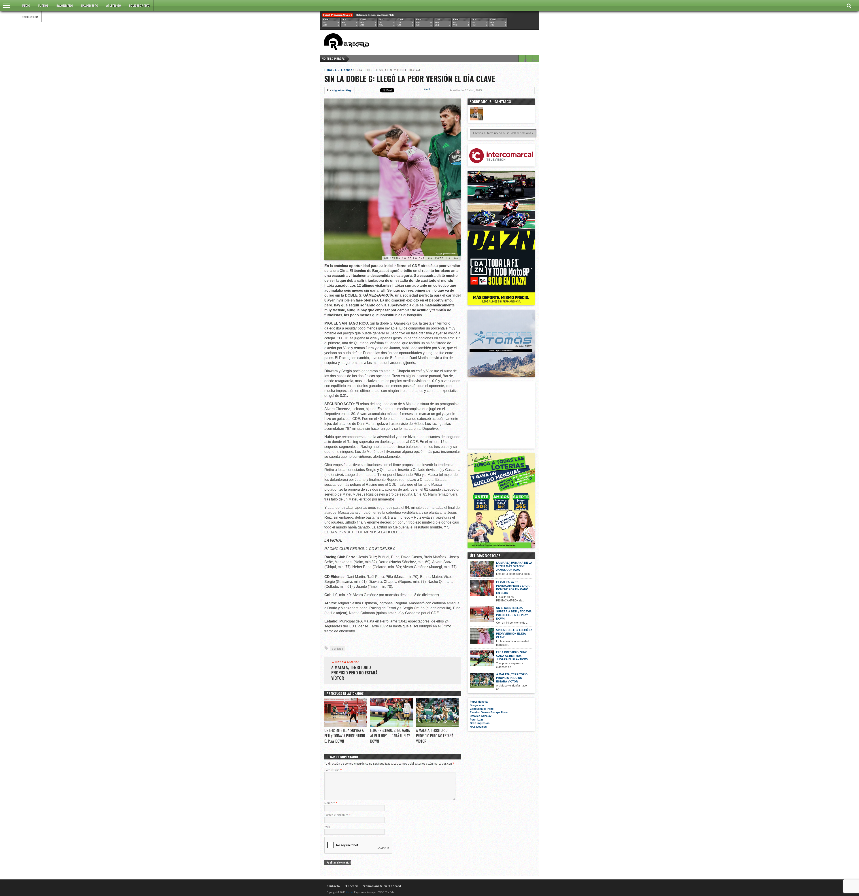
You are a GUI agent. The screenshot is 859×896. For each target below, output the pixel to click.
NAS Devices (478, 726)
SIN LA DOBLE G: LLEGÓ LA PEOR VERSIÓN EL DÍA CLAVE (514, 634)
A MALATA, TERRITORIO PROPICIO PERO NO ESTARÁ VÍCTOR (354, 673)
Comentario (333, 770)
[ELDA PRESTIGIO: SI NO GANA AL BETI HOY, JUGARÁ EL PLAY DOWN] (391, 725)
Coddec (349, 892)
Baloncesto (89, 5)
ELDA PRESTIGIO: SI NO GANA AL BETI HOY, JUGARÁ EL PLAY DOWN (390, 736)
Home (328, 70)
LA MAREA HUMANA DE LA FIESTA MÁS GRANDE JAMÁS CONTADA (514, 566)
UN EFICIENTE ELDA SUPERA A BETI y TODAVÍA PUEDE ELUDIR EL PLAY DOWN (344, 736)
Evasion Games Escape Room (489, 712)
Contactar (30, 17)
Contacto (333, 886)
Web (327, 827)
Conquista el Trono (481, 708)
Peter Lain (476, 719)
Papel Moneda (479, 701)
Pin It (427, 89)
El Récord (351, 886)
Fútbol (43, 5)
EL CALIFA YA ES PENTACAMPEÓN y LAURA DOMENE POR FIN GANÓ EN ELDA (514, 587)
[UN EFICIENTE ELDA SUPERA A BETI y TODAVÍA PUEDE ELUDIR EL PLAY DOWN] (345, 725)
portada (337, 648)
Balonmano (64, 5)
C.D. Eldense (343, 70)
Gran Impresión (479, 723)
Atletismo (113, 5)
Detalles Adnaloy (480, 716)
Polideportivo (139, 5)
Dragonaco (477, 705)
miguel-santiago (342, 90)
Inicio (26, 5)
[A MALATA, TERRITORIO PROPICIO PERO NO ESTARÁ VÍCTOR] (437, 725)
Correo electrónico (337, 815)
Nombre (330, 803)
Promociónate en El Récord (381, 886)
